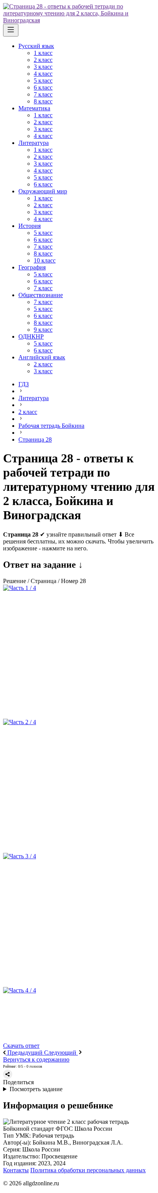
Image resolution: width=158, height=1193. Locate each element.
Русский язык (36, 46)
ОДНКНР (31, 336)
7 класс (43, 94)
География (32, 267)
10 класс (45, 260)
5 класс (43, 80)
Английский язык (41, 357)
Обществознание (40, 295)
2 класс (43, 59)
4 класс (43, 73)
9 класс (43, 329)
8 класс (43, 101)
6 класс (43, 87)
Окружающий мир (42, 191)
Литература (33, 143)
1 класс (43, 53)
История (29, 226)
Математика (34, 108)
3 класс (43, 66)
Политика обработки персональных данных (88, 1170)
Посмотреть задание (36, 1089)
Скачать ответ (21, 1045)
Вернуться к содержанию (36, 1059)
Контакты (16, 1170)
